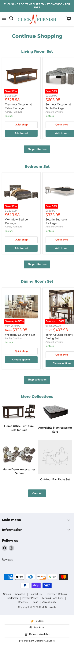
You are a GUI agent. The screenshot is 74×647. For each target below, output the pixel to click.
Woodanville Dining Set (20, 335)
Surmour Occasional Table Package (58, 106)
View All (37, 493)
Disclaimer (12, 598)
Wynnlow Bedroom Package (17, 221)
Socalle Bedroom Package (56, 221)
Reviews (7, 559)
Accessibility (49, 602)
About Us (20, 594)
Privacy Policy (30, 598)
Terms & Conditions (52, 598)
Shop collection (37, 149)
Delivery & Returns (56, 594)
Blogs (35, 602)
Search (7, 594)
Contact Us (35, 594)
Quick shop (21, 124)
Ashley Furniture (13, 111)
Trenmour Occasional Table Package (18, 106)
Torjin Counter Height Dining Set (59, 336)
